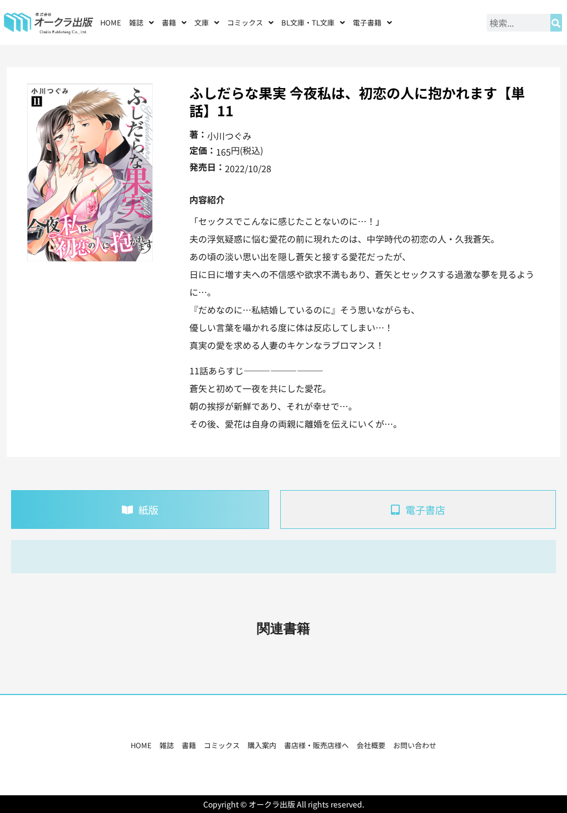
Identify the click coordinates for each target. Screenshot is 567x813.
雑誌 (166, 745)
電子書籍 (367, 22)
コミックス (222, 745)
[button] (141, 22)
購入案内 (262, 745)
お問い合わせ (414, 745)
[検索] (556, 23)
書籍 (189, 745)
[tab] (140, 509)
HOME (110, 22)
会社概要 (371, 745)
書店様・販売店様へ (316, 745)
